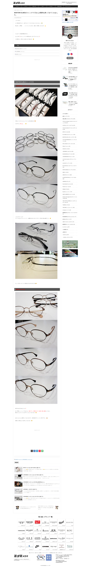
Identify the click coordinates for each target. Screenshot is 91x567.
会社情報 (40, 552)
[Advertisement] (37, 69)
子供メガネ (34, 6)
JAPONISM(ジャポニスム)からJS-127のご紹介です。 (33, 496)
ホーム (17, 6)
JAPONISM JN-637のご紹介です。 (30, 489)
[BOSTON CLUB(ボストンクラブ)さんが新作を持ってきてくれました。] (37, 451)
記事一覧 (36, 552)
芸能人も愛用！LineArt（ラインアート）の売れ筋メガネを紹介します (72, 103)
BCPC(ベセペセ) (18, 54)
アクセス (51, 6)
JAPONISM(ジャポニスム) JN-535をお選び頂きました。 (34, 482)
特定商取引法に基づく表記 (53, 552)
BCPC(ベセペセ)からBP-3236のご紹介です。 (32, 467)
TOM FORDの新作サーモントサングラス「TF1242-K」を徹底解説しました (73, 78)
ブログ (43, 6)
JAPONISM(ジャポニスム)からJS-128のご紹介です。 (33, 474)
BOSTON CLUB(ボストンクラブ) (21, 48)
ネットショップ (68, 6)
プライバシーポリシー (45, 552)
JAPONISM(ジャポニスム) (20, 51)
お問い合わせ (59, 6)
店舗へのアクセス (31, 552)
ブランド (25, 6)
